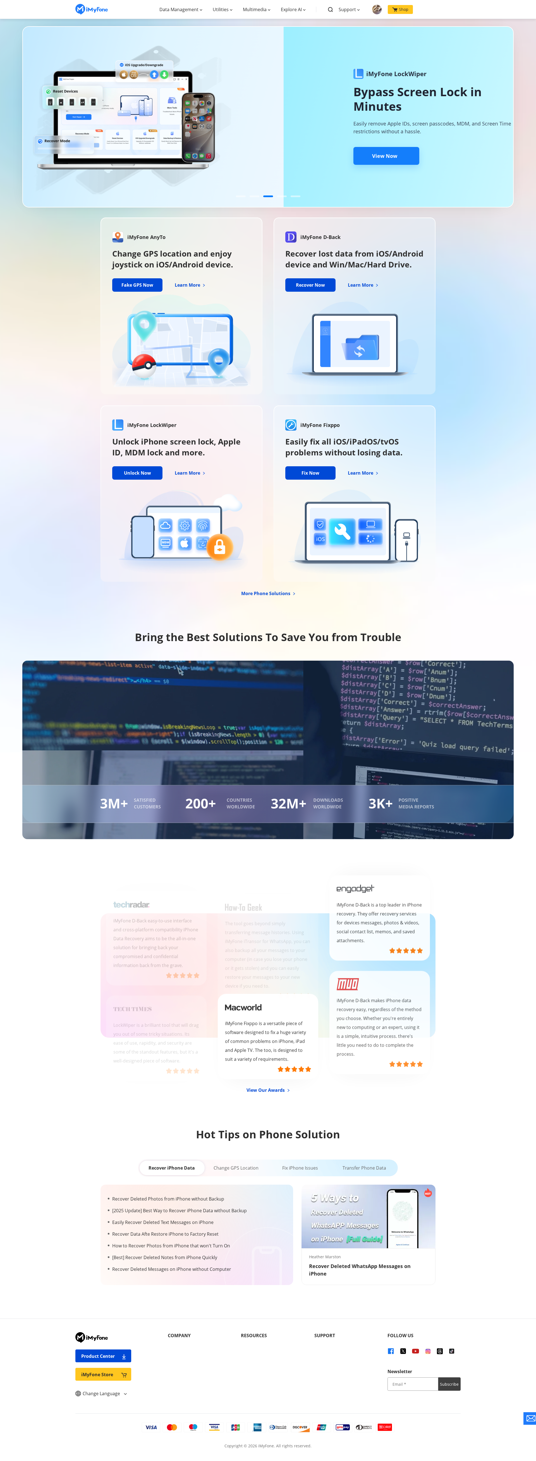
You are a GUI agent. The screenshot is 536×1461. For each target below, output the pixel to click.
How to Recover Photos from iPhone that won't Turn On (171, 1246)
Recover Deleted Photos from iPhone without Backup (168, 1199)
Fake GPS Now (137, 285)
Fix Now (310, 473)
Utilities (221, 9)
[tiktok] (451, 1350)
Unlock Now (137, 473)
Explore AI (291, 9)
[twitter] (403, 1350)
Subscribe (449, 1384)
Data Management (178, 9)
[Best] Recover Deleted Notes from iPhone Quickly (164, 1257)
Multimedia (255, 9)
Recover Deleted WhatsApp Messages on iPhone (360, 1270)
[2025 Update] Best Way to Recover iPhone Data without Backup (179, 1211)
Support (347, 9)
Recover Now (310, 285)
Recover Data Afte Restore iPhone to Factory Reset (165, 1234)
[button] (241, 196)
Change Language (102, 1393)
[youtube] (415, 1350)
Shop (403, 9)
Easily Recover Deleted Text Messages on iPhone (163, 1222)
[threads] (440, 1350)
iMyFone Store (97, 1374)
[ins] (428, 1350)
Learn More (188, 285)
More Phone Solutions (266, 593)
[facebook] (390, 1350)
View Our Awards (266, 1090)
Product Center (98, 1356)
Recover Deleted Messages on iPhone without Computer (171, 1269)
